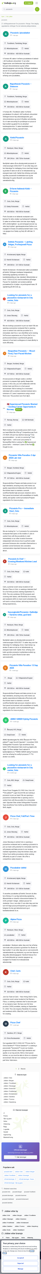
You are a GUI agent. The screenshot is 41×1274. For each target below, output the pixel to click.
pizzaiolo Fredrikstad (8, 1199)
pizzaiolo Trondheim (29, 1192)
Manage (20, 1269)
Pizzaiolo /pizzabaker (20, 33)
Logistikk (6, 1129)
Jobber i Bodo (6, 1230)
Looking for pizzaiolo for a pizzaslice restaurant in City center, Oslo (20, 298)
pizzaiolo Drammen (21, 1195)
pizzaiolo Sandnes (7, 1202)
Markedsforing (8, 1137)
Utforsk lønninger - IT (10, 1179)
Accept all (20, 1258)
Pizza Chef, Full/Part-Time (22, 816)
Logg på (29, 3)
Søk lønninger (21, 1157)
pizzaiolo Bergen (17, 1192)
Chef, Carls (15, 971)
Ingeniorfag (7, 1135)
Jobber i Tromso (8, 1099)
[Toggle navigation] (36, 3)
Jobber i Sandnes (9, 1097)
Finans (5, 1116)
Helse (5, 1121)
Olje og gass (7, 1119)
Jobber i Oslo (7, 1078)
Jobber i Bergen (8, 1080)
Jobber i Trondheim (9, 1083)
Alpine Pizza (16, 919)
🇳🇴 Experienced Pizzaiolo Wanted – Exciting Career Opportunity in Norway (22, 407)
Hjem (2, 16)
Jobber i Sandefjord (18, 1230)
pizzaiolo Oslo (6, 1192)
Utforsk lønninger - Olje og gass (13, 1183)
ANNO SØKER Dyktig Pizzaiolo (24, 719)
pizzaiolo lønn (8, 1171)
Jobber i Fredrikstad (9, 1091)
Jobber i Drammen (9, 1088)
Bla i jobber (9, 16)
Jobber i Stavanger (9, 1086)
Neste (23, 1069)
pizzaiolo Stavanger (7, 1195)
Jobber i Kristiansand (10, 1094)
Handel (5, 1132)
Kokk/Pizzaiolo (17, 137)
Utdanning (6, 1124)
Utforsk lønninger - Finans (26, 1179)
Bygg (5, 1127)
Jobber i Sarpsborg (9, 1102)
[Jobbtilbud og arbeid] (9, 3)
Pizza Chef (15, 1022)
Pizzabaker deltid (18, 868)
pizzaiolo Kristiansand (22, 1199)
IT (4, 1113)
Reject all (21, 1263)
